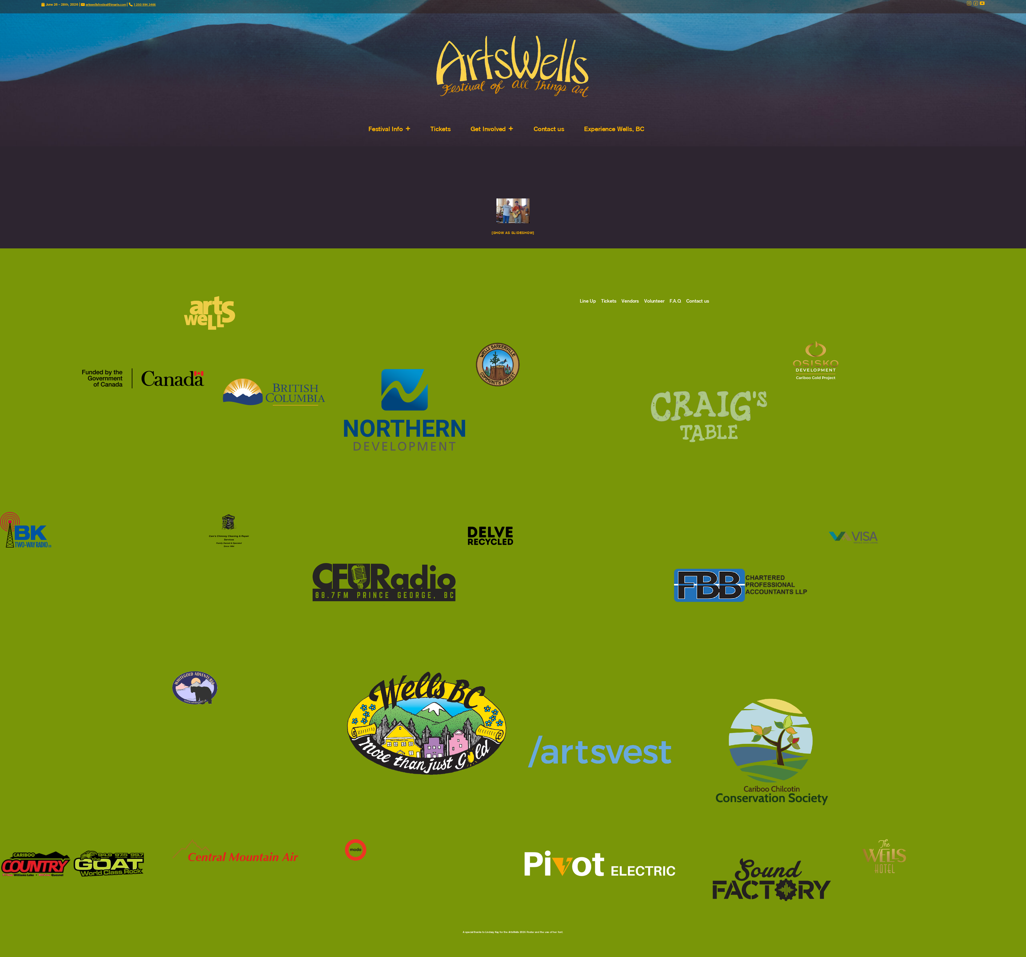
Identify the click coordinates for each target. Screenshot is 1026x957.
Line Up (588, 301)
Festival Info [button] (385, 129)
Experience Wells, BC (614, 129)
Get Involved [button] (488, 129)
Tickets (440, 129)
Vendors (630, 301)
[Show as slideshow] (513, 233)
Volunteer (654, 301)
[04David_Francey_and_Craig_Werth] (513, 210)
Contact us (549, 129)
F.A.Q (675, 301)
